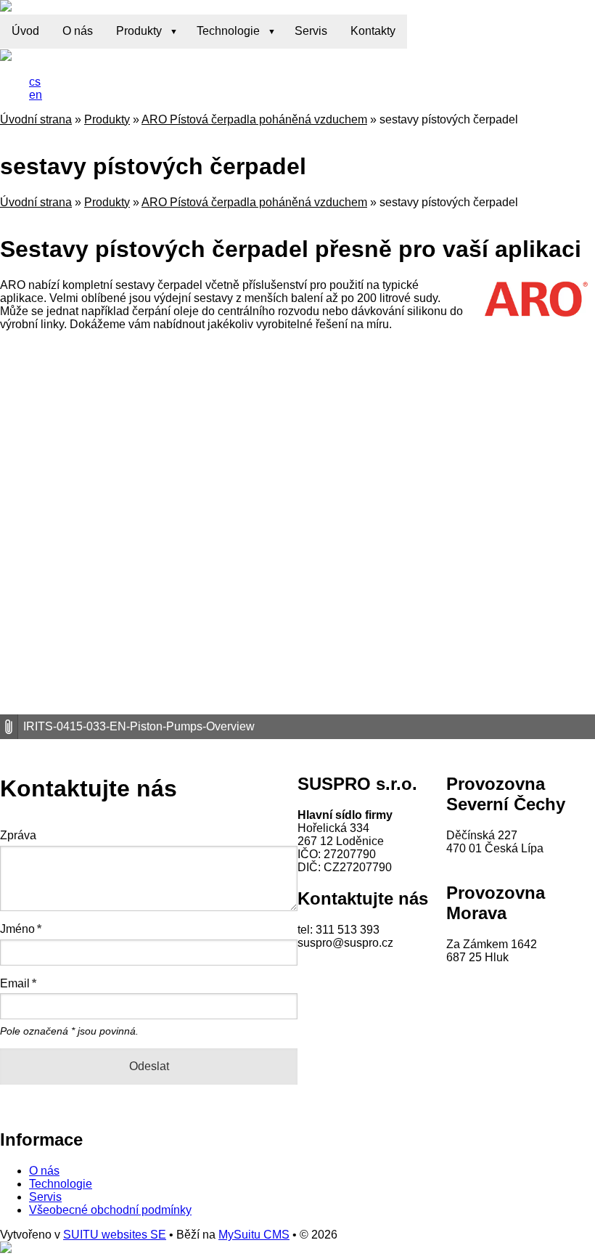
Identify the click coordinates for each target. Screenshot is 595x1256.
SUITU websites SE (114, 1234)
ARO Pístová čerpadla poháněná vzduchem (254, 119)
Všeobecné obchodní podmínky (110, 1210)
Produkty (139, 31)
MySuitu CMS (254, 1234)
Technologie (228, 31)
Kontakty (372, 31)
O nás (77, 31)
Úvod (25, 31)
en (35, 95)
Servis (311, 31)
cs (35, 82)
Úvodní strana (36, 119)
